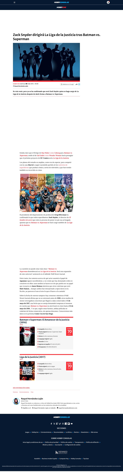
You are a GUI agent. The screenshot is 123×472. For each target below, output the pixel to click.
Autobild (37, 459)
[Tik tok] (60, 424)
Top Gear (86, 459)
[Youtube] (72, 424)
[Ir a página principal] (61, 2)
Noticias (15, 392)
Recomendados (59, 432)
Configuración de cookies (72, 445)
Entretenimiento (24, 392)
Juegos (27, 432)
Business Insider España (49, 459)
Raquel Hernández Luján (21, 86)
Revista (76, 432)
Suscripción (58, 445)
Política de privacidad (51, 442)
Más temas (94, 432)
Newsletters (85, 432)
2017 (21, 359)
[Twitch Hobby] (57, 424)
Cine (32, 392)
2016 (21, 325)
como (51, 153)
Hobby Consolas (76, 459)
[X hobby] (54, 424)
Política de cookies (66, 442)
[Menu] (14, 2)
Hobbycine (60, 7)
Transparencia (79, 442)
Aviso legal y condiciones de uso (33, 442)
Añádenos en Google (68, 84)
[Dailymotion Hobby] (66, 424)
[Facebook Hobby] (51, 424)
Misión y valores (48, 445)
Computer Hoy (64, 459)
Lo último (69, 432)
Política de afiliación (92, 442)
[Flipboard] (69, 424)
